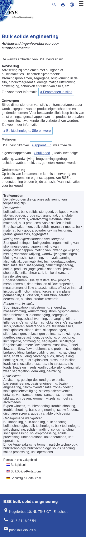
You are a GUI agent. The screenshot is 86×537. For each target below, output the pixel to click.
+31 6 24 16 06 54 (19, 520)
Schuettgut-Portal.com (25, 478)
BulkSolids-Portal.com (25, 471)
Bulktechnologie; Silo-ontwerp (28, 130)
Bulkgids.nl (17, 464)
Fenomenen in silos (57, 92)
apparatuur (42, 145)
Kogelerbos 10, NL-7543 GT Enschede (35, 510)
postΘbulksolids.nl (20, 529)
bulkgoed (43, 153)
